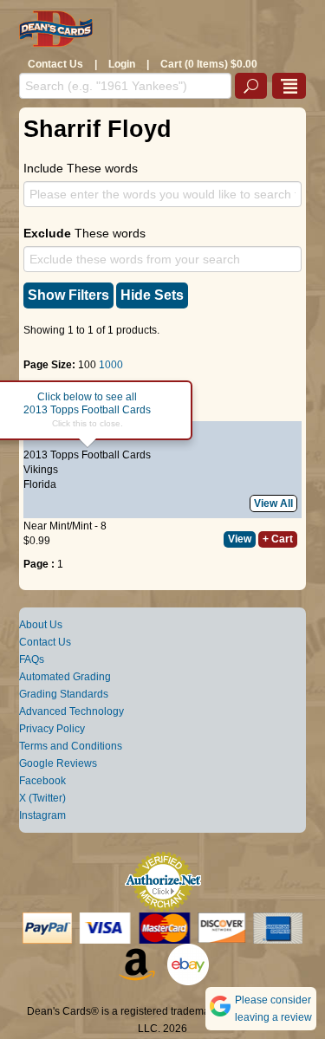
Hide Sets (152, 295)
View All (273, 503)
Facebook (42, 781)
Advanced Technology (71, 711)
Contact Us (55, 64)
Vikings (40, 470)
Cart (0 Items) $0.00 (208, 64)
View (239, 539)
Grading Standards (63, 694)
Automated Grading (65, 677)
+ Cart (278, 539)
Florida (39, 484)
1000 (111, 365)
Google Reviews (58, 763)
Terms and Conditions (70, 746)
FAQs (31, 659)
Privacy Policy (52, 729)
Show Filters (68, 295)
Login (121, 64)
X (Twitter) (42, 798)
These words (84, 233)
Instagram (42, 815)
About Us (40, 625)
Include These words (80, 168)
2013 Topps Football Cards (87, 455)
